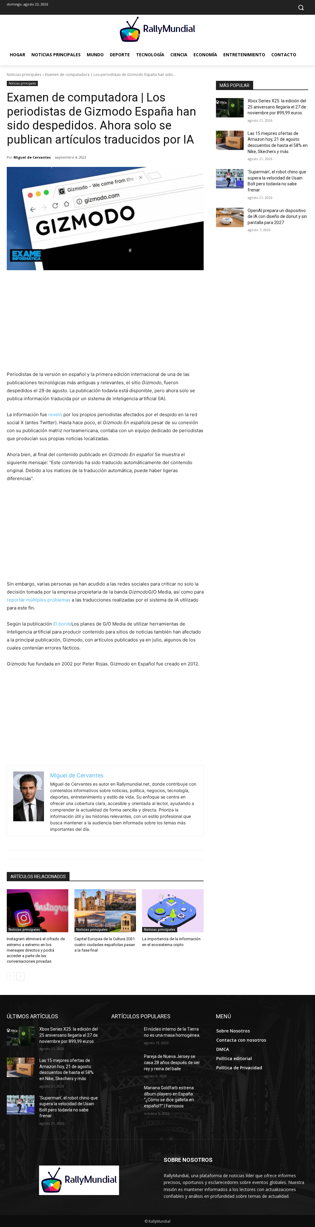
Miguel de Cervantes (32, 157)
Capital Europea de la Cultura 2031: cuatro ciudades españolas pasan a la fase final (105, 944)
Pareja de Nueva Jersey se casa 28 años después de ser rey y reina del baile (172, 1062)
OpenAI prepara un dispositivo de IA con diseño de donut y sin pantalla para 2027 (277, 216)
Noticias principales (24, 74)
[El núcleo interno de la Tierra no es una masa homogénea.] (125, 1036)
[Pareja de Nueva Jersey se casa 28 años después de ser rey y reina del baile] (125, 1063)
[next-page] (20, 976)
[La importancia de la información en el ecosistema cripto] (173, 910)
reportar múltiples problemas (38, 600)
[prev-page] (10, 976)
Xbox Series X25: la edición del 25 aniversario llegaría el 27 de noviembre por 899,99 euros (277, 106)
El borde (62, 624)
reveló (55, 414)
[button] (300, 7)
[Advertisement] (105, 324)
